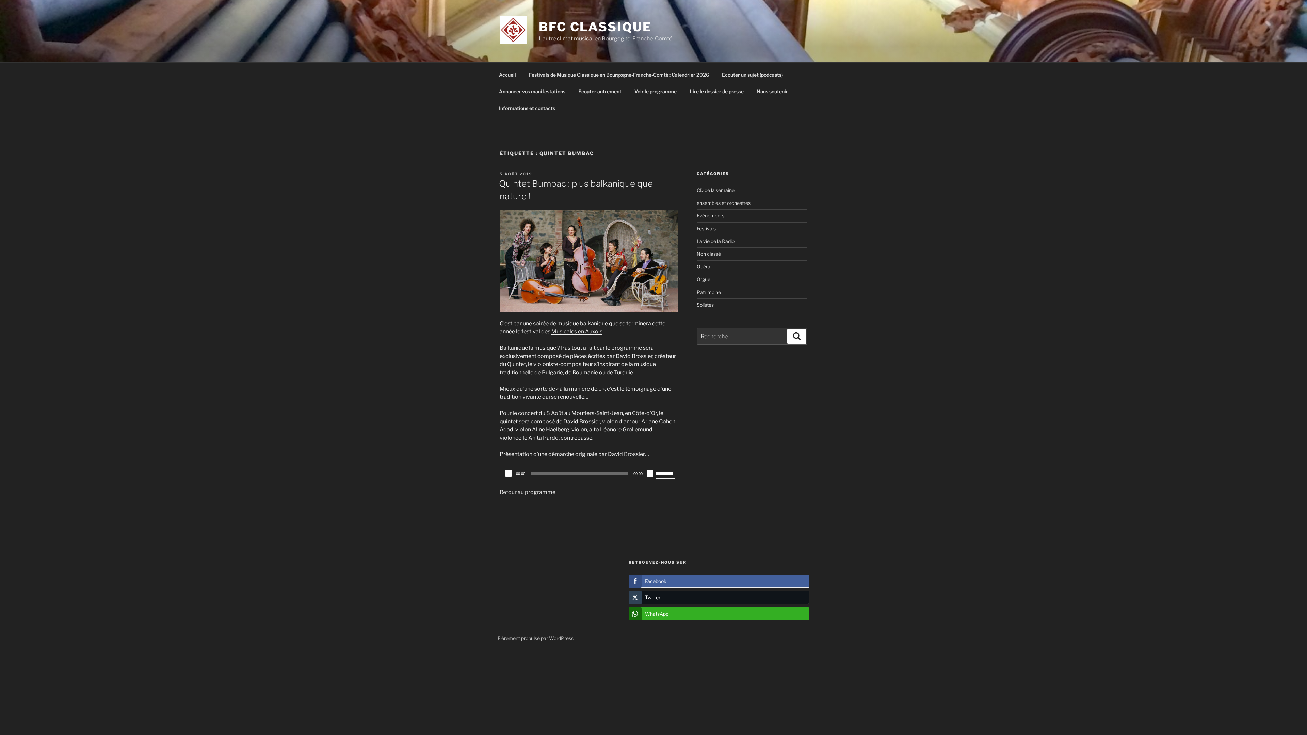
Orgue (703, 279)
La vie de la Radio (716, 241)
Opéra (703, 267)
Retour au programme (527, 492)
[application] (589, 473)
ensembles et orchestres (724, 203)
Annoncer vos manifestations (532, 91)
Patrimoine (709, 292)
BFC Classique (595, 26)
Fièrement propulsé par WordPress (536, 638)
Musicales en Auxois (576, 331)
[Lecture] (508, 473)
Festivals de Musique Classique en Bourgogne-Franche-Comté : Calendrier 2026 (619, 75)
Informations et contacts (527, 108)
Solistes (705, 305)
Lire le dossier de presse (717, 91)
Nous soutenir (772, 91)
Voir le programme (655, 91)
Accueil (507, 75)
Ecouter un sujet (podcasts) (752, 75)
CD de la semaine (716, 190)
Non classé (709, 254)
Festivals (706, 228)
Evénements (710, 215)
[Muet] (650, 473)
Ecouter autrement (600, 91)
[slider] (665, 473)
